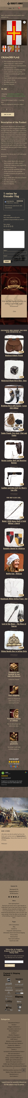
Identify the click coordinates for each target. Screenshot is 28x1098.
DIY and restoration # (14, 1053)
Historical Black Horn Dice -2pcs (14, 380)
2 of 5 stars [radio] (6, 226)
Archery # (14, 1033)
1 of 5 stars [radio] (4, 226)
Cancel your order (14, 940)
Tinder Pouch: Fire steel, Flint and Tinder (14, 434)
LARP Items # (14, 1039)
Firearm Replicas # (14, 1031)
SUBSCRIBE (10, 965)
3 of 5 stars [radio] (8, 226)
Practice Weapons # (14, 1035)
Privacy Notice (14, 934)
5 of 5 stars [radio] (12, 226)
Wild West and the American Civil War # (14, 1070)
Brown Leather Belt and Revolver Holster (14, 461)
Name (6, 250)
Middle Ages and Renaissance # (14, 1060)
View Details (14, 359)
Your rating (7, 224)
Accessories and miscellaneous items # (14, 1051)
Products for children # (14, 1045)
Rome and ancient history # (14, 1055)
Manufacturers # (14, 1074)
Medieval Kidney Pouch (14, 355)
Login (10, 8)
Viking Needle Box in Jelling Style (14, 651)
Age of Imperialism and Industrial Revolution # (14, 1067)
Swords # (14, 1025)
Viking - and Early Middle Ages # (14, 1058)
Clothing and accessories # (14, 1047)
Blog (14, 926)
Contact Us (14, 928)
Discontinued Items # (14, 1022)
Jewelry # (14, 1049)
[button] (24, 22)
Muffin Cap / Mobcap (14, 573)
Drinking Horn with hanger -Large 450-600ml (14, 407)
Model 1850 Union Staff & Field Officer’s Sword (14, 522)
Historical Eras (14, 936)
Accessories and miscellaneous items (14, 15)
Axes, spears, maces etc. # (14, 1029)
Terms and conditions (14, 938)
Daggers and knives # (14, 1027)
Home (2, 15)
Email (5, 256)
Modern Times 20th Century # (14, 1072)
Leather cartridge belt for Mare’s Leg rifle (14, 489)
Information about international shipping (14, 932)
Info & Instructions (14, 924)
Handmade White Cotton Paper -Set (14, 599)
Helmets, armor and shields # (14, 1041)
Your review (7, 230)
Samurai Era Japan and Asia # (14, 1062)
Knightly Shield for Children (14, 548)
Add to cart (7, 114)
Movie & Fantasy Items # (14, 1037)
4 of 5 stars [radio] (10, 226)
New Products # (14, 1076)
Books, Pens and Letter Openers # (14, 1043)
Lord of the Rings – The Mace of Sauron (14, 625)
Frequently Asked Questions (14, 930)
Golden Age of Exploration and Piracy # (14, 1064)
